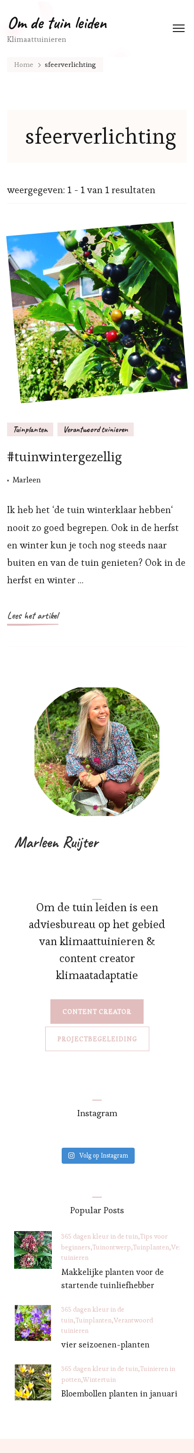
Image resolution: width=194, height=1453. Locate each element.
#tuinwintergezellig (64, 456)
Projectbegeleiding (97, 1039)
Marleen (27, 479)
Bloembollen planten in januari (119, 1393)
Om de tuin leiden (56, 22)
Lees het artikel (32, 615)
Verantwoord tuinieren (95, 429)
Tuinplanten (30, 429)
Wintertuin (99, 1379)
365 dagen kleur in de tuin (99, 1236)
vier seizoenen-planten (105, 1344)
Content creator (97, 1011)
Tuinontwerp (111, 1247)
